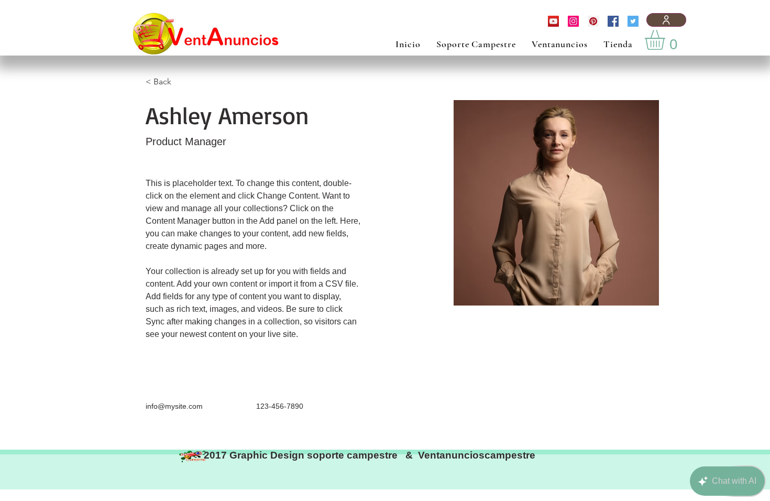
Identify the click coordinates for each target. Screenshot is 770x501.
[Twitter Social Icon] (633, 21)
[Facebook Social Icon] (613, 21)
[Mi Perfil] (666, 20)
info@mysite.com (174, 406)
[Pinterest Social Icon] (593, 21)
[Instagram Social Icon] (573, 21)
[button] (666, 40)
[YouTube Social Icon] (553, 21)
